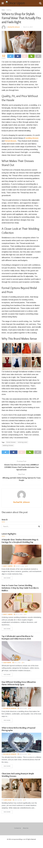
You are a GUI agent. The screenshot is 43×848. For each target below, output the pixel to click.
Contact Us (17, 828)
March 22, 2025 (28, 27)
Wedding (8, 10)
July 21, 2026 (18, 614)
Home (3, 10)
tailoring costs (22, 442)
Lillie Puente (7, 662)
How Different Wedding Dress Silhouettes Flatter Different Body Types (19, 683)
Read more (7, 578)
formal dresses (10, 141)
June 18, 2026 (18, 800)
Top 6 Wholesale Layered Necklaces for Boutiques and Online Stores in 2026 (17, 637)
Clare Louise (7, 800)
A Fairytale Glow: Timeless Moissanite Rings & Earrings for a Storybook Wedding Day (20, 540)
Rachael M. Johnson (14, 27)
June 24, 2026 (23, 708)
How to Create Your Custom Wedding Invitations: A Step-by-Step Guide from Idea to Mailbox (20, 588)
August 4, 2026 (19, 566)
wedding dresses (31, 138)
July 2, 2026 (17, 662)
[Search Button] (39, 526)
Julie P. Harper (7, 566)
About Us (25, 828)
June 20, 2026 (23, 754)
